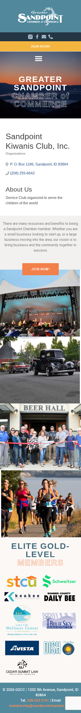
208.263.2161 (38, 700)
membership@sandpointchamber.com (40, 706)
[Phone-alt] (50, 37)
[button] (39, 59)
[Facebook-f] (37, 37)
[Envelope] (44, 37)
